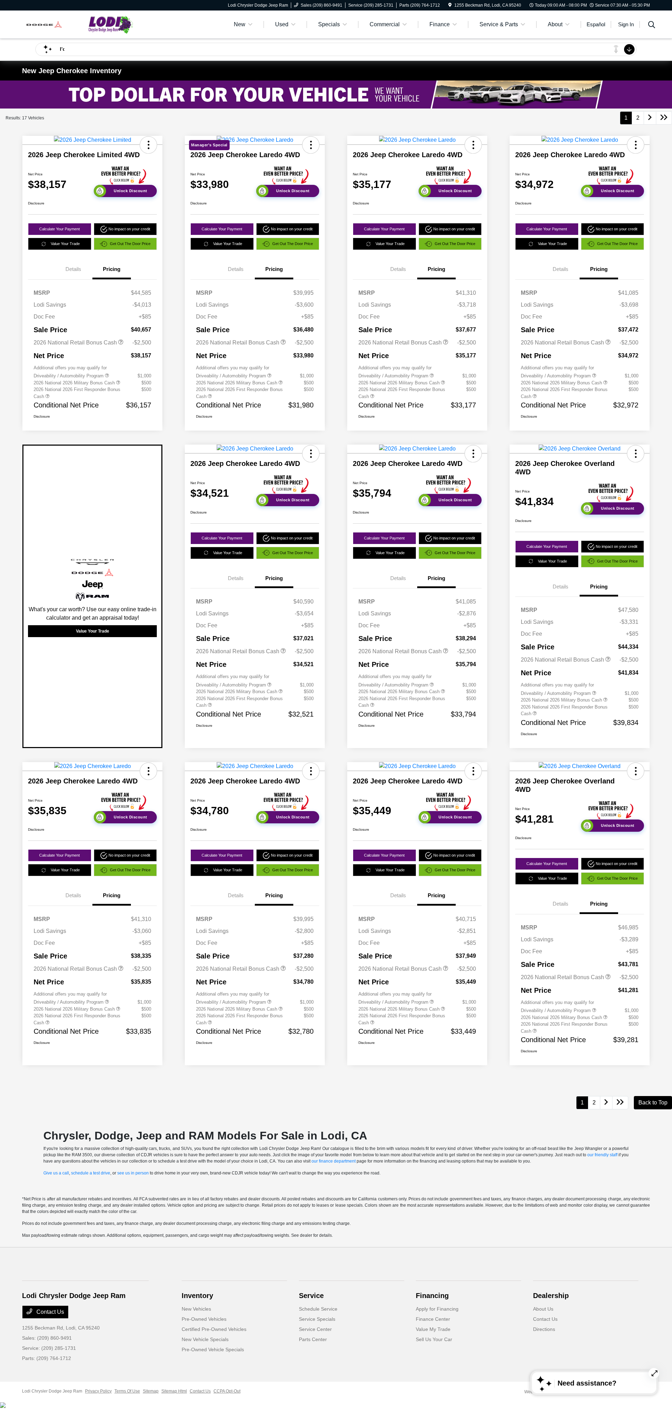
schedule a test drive (90, 1173)
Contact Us (49, 1312)
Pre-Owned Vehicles (204, 1319)
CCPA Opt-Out (227, 1391)
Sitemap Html (174, 1391)
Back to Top (652, 1102)
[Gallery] (336, 95)
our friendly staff (602, 1154)
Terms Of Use (127, 1391)
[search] (651, 25)
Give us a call (56, 1173)
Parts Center (313, 1339)
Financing (432, 1295)
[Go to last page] (664, 118)
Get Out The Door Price (130, 244)
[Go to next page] (650, 118)
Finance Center (433, 1319)
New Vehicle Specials (205, 1339)
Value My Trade (433, 1329)
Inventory (197, 1295)
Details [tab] (73, 269)
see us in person (133, 1173)
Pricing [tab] (111, 269)
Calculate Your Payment (59, 229)
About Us (543, 1309)
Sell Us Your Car (434, 1339)
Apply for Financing (437, 1309)
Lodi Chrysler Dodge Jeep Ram (52, 1391)
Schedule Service (318, 1309)
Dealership (551, 1295)
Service (311, 1295)
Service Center (315, 1329)
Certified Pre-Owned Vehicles (214, 1329)
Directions (544, 1329)
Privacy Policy (98, 1391)
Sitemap (151, 1391)
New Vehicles (196, 1309)
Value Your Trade (65, 244)
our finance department (334, 1161)
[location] (449, 5)
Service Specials (317, 1319)
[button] (148, 145)
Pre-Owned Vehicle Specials (213, 1349)
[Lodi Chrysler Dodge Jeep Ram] (82, 24)
